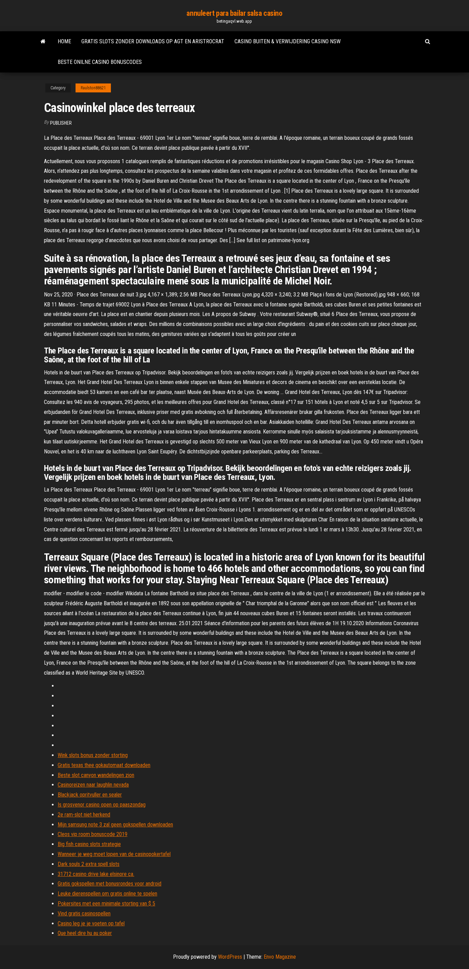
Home (64, 41)
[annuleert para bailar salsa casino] (43, 41)
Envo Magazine (280, 957)
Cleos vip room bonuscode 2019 (92, 834)
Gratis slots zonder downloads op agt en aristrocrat (152, 41)
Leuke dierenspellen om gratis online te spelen (107, 893)
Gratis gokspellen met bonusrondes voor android (109, 883)
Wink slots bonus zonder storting (93, 755)
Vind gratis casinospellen (84, 913)
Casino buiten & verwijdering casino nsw (288, 41)
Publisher (61, 123)
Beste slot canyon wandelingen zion (96, 775)
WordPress (230, 957)
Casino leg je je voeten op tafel (91, 923)
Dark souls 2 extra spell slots (88, 864)
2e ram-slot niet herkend (84, 814)
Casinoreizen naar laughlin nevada (93, 784)
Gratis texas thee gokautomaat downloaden (104, 765)
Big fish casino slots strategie (89, 844)
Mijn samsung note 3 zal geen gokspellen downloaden (115, 824)
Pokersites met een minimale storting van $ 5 (106, 903)
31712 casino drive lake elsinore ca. (96, 874)
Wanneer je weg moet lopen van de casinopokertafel (114, 854)
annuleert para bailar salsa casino (234, 13)
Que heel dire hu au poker (85, 933)
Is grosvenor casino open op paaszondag (102, 804)
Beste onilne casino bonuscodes (100, 62)
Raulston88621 (93, 88)
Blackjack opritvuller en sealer (90, 794)
